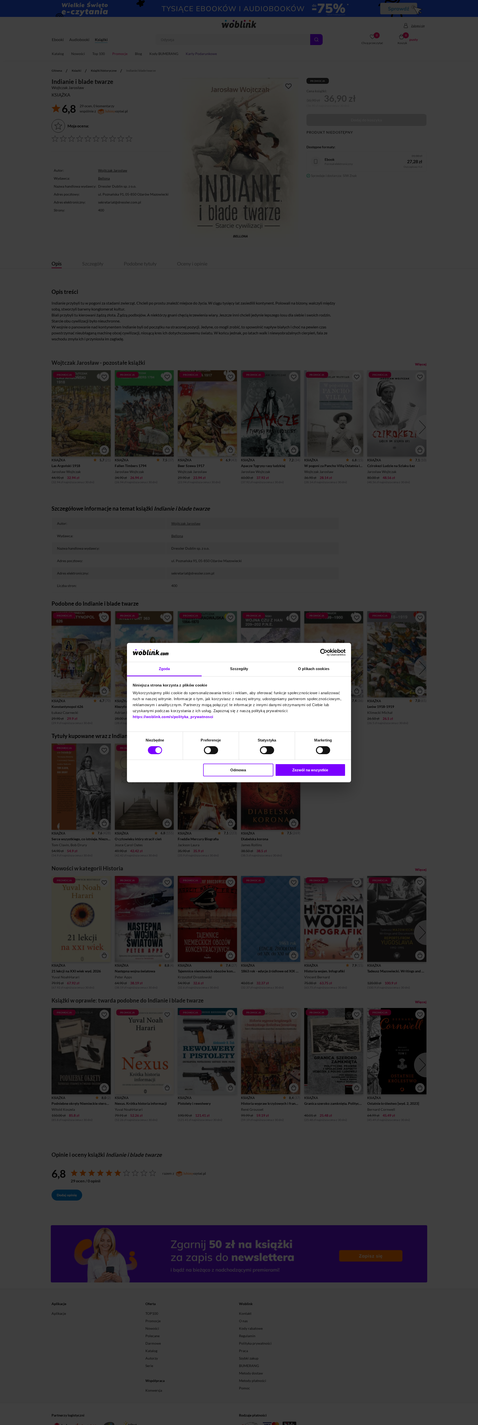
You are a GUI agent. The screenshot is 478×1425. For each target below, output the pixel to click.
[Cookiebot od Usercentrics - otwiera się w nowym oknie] (324, 652)
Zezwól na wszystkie (310, 770)
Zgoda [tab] (164, 669)
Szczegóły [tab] (239, 669)
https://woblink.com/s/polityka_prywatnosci (173, 717)
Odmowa (238, 770)
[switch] (211, 750)
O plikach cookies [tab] (313, 669)
